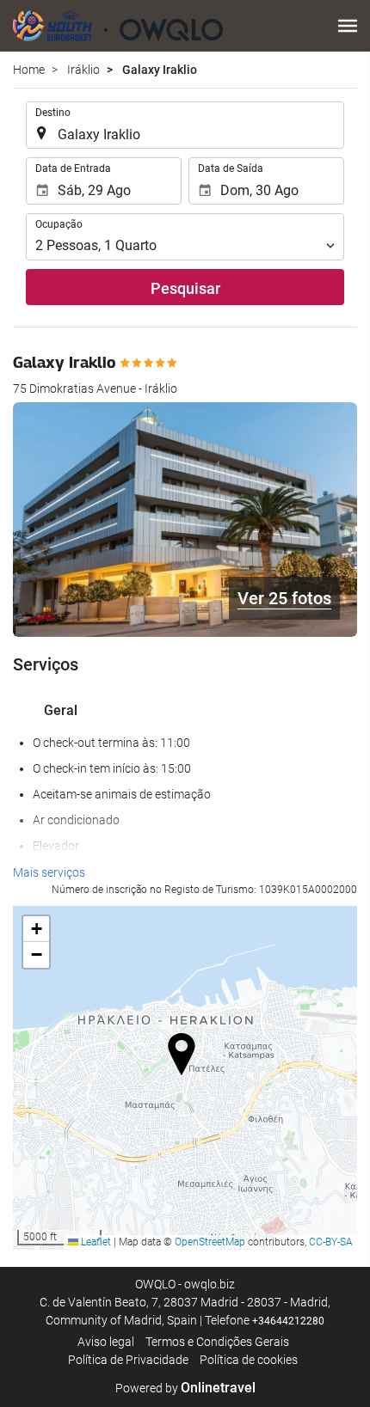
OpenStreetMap (210, 1242)
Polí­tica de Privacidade (128, 1360)
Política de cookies (249, 1360)
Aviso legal (105, 1342)
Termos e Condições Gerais (217, 1342)
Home (29, 69)
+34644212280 (288, 1321)
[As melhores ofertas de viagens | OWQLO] (118, 26)
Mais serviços (49, 872)
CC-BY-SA (331, 1242)
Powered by (185, 1388)
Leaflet (94, 1242)
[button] (347, 25)
